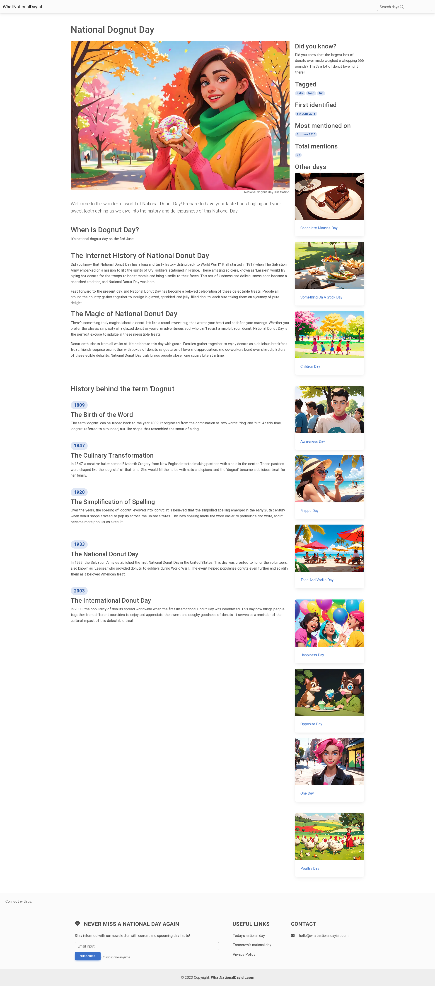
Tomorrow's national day (252, 945)
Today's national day (249, 935)
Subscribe (87, 956)
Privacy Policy (244, 954)
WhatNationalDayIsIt (23, 7)
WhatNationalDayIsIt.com (232, 977)
